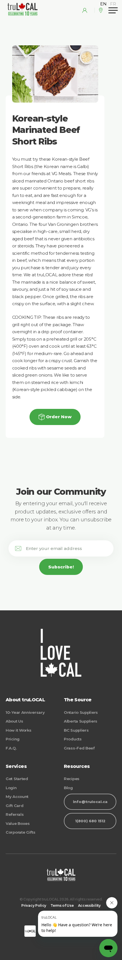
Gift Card (14, 805)
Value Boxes (18, 823)
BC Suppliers (76, 730)
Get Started (17, 778)
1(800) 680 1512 (90, 821)
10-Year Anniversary (25, 712)
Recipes (71, 778)
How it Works (18, 730)
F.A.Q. (11, 748)
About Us (14, 721)
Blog (68, 787)
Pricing (13, 739)
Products (73, 739)
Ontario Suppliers (81, 712)
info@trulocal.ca (90, 802)
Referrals (15, 814)
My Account (17, 796)
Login (11, 787)
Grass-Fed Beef (79, 748)
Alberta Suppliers (80, 721)
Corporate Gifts (20, 832)
